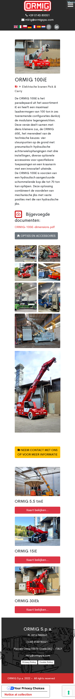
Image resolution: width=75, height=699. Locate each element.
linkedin (56, 27)
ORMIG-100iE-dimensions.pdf (35, 227)
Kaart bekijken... (37, 510)
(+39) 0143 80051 (37, 642)
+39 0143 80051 (39, 15)
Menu (71, 2)
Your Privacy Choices (29, 688)
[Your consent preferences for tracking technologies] (68, 692)
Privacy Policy (29, 662)
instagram (49, 27)
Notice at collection (18, 694)
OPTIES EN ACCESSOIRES (38, 236)
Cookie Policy (46, 662)
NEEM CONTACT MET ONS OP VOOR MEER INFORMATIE (37, 452)
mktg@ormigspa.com (39, 20)
